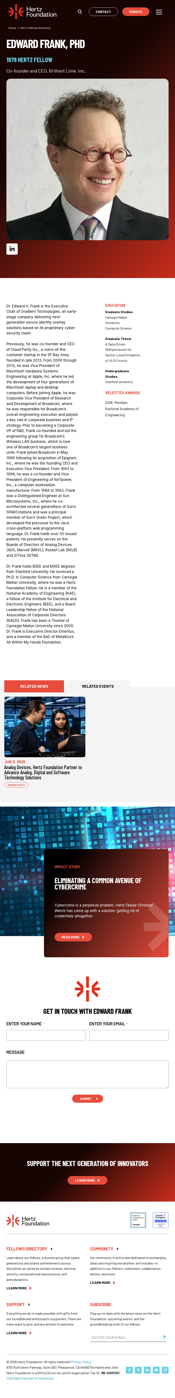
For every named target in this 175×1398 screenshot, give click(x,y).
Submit (86, 1099)
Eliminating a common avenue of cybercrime (98, 883)
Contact (103, 12)
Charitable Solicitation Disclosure (30, 1378)
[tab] (34, 686)
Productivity (16, 785)
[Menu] (159, 12)
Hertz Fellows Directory (35, 28)
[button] (80, 11)
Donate (135, 12)
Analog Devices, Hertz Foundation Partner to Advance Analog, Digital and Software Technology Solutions (43, 772)
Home (12, 28)
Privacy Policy (81, 1362)
